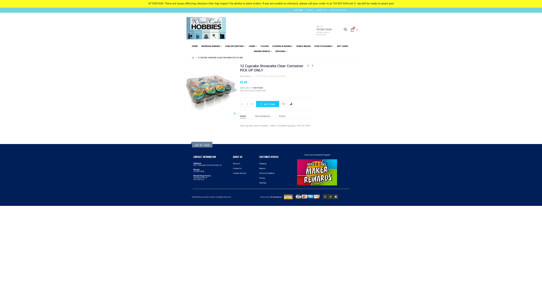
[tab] (245, 116)
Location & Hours (239, 173)
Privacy (262, 178)
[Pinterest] (335, 196)
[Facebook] (325, 196)
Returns (262, 168)
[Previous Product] (308, 66)
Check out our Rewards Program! (317, 154)
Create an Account (338, 10)
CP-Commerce (275, 197)
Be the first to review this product (270, 76)
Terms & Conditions (267, 173)
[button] (234, 113)
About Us (236, 163)
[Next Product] (312, 66)
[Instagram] (330, 196)
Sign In (310, 10)
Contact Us (321, 10)
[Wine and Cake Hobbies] (206, 28)
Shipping (262, 163)
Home (193, 57)
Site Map (262, 182)
